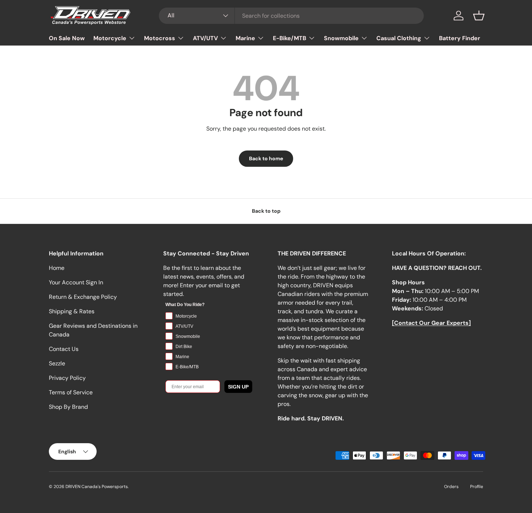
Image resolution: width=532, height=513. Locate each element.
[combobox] (291, 16)
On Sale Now (67, 38)
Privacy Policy (67, 378)
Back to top (266, 211)
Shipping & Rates (71, 311)
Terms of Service (71, 392)
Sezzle (57, 363)
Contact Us (64, 349)
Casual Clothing (398, 38)
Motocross (159, 38)
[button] (479, 16)
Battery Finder (459, 38)
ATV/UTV (205, 38)
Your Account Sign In (76, 282)
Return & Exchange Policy (83, 297)
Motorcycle (109, 38)
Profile (476, 486)
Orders (451, 486)
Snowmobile (341, 38)
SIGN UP (238, 387)
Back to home (266, 158)
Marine (245, 38)
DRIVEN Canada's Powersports (97, 486)
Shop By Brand (68, 407)
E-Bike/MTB (289, 38)
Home (56, 268)
